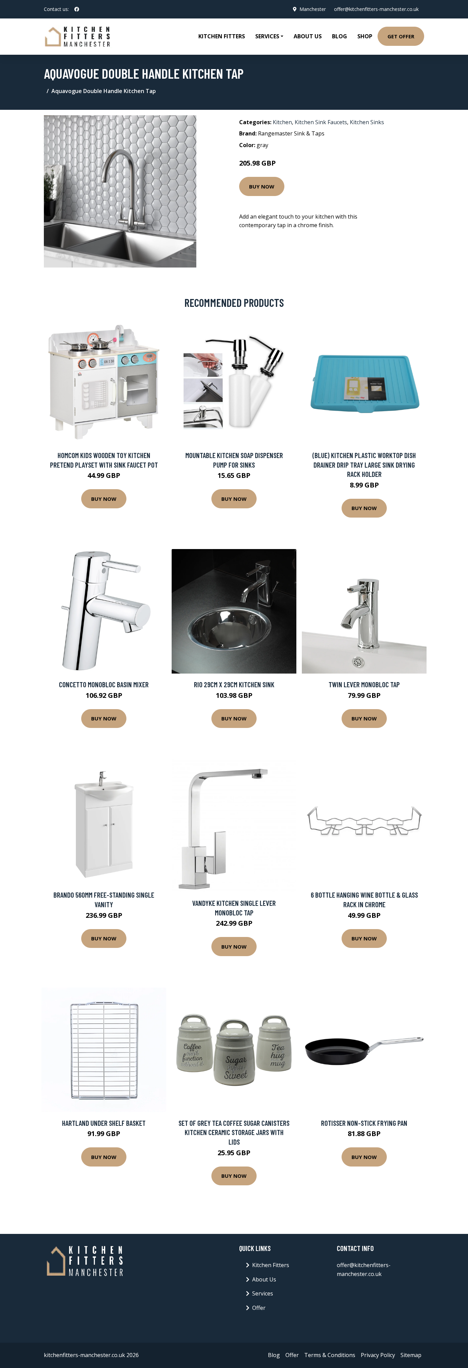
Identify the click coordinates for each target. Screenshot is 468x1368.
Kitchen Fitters (221, 36)
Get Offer (400, 36)
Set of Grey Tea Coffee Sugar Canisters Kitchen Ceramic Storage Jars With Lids (234, 1132)
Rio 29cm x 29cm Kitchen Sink (234, 684)
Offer (259, 1308)
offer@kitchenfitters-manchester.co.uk (376, 9)
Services (262, 1293)
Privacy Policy (378, 1355)
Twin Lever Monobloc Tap (364, 684)
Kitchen (282, 122)
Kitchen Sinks (367, 122)
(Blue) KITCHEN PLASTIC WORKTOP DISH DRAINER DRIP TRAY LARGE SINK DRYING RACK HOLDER (364, 464)
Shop (364, 36)
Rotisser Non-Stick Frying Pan (364, 1123)
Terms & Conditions (329, 1355)
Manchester (312, 9)
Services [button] (267, 36)
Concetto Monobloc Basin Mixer (104, 684)
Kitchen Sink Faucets (321, 122)
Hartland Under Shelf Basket (104, 1123)
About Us (308, 36)
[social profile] (77, 9)
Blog (339, 36)
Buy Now (261, 186)
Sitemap (411, 1355)
